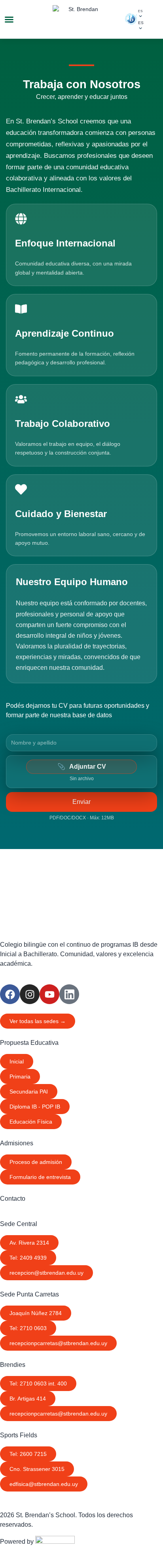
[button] (9, 19)
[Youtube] (49, 994)
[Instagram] (30, 994)
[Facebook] (10, 994)
